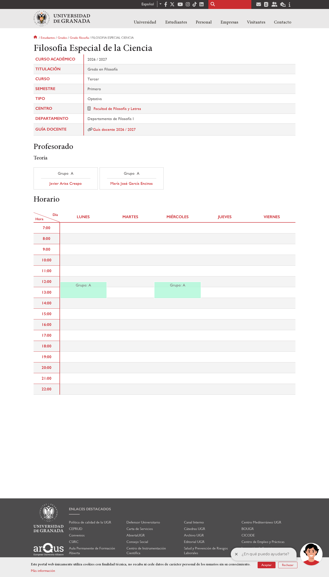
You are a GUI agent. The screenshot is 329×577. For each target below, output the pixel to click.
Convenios (77, 535)
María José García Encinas (131, 183)
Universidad (145, 22)
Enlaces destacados (90, 509)
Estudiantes (176, 22)
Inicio (36, 37)
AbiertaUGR (135, 535)
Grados (62, 37)
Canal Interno (194, 522)
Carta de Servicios (139, 529)
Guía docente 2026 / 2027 (114, 129)
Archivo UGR (194, 535)
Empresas (229, 22)
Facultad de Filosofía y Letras (117, 108)
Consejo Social (137, 542)
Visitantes (256, 22)
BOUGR (247, 529)
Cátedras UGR (194, 529)
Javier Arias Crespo (65, 183)
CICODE (248, 535)
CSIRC (74, 542)
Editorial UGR (194, 542)
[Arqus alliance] (49, 549)
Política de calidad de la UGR (90, 522)
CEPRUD (75, 529)
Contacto (282, 22)
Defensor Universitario (143, 522)
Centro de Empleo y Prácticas (262, 542)
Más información (43, 570)
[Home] (62, 18)
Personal (204, 22)
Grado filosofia (79, 37)
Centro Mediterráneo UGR (261, 522)
